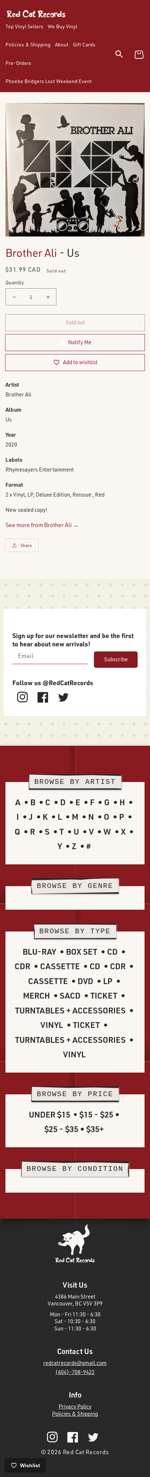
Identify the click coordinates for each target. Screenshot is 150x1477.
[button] (124, 55)
